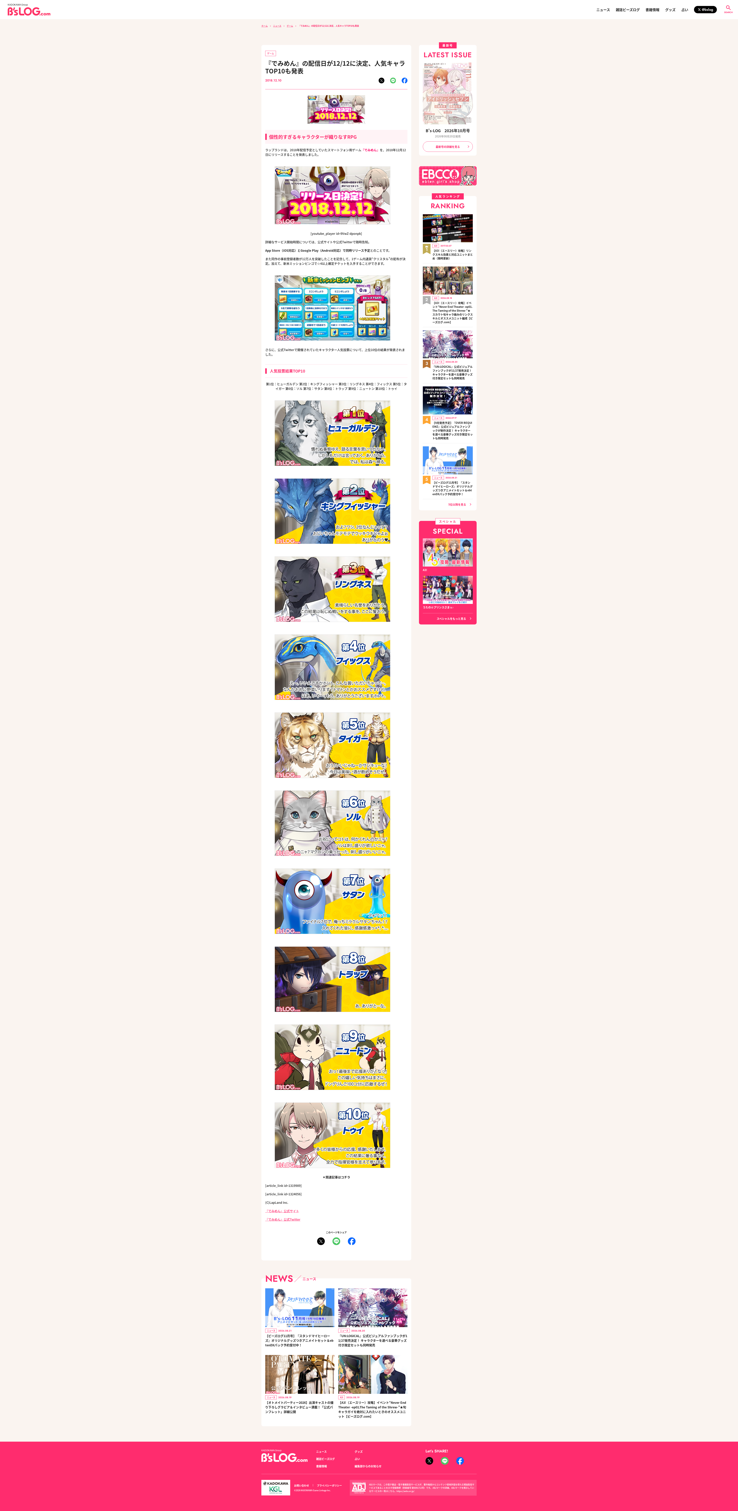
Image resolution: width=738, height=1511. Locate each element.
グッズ (670, 9)
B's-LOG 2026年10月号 (448, 130)
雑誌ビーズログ (628, 9)
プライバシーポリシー (329, 1485)
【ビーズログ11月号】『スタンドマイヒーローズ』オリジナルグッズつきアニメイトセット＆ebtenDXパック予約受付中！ (299, 1340)
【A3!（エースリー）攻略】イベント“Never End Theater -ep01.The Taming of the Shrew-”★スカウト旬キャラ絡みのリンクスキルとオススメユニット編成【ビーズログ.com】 (452, 312)
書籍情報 (652, 9)
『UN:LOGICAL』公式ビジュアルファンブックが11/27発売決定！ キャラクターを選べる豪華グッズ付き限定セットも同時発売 (372, 1340)
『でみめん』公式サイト (282, 1211)
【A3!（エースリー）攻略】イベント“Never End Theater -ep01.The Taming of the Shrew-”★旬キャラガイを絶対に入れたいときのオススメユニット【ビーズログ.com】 (372, 1409)
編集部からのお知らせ (368, 1466)
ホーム (264, 25)
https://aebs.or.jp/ (405, 1491)
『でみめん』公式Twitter (282, 1219)
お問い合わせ (301, 1485)
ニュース (603, 9)
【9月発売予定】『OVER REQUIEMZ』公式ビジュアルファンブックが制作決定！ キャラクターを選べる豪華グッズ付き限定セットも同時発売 (452, 430)
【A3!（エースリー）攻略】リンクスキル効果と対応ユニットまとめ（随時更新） (452, 254)
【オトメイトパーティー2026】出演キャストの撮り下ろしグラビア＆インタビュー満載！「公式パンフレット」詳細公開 (299, 1407)
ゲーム (290, 25)
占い (684, 9)
